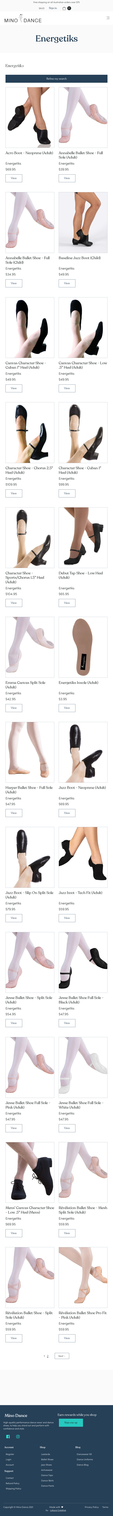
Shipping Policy (13, 1488)
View (14, 178)
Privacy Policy (92, 1506)
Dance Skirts (47, 1480)
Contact (10, 1477)
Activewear (47, 1469)
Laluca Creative (58, 1510)
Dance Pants (47, 1485)
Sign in (53, 8)
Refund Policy (12, 1483)
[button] (106, 18)
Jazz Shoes (46, 1464)
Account (10, 1464)
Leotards (45, 1454)
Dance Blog (82, 1464)
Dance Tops (47, 1475)
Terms (105, 1506)
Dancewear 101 (84, 1454)
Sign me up (70, 1422)
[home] (23, 18)
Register (10, 1454)
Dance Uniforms (85, 1459)
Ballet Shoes (47, 1459)
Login (8, 1459)
